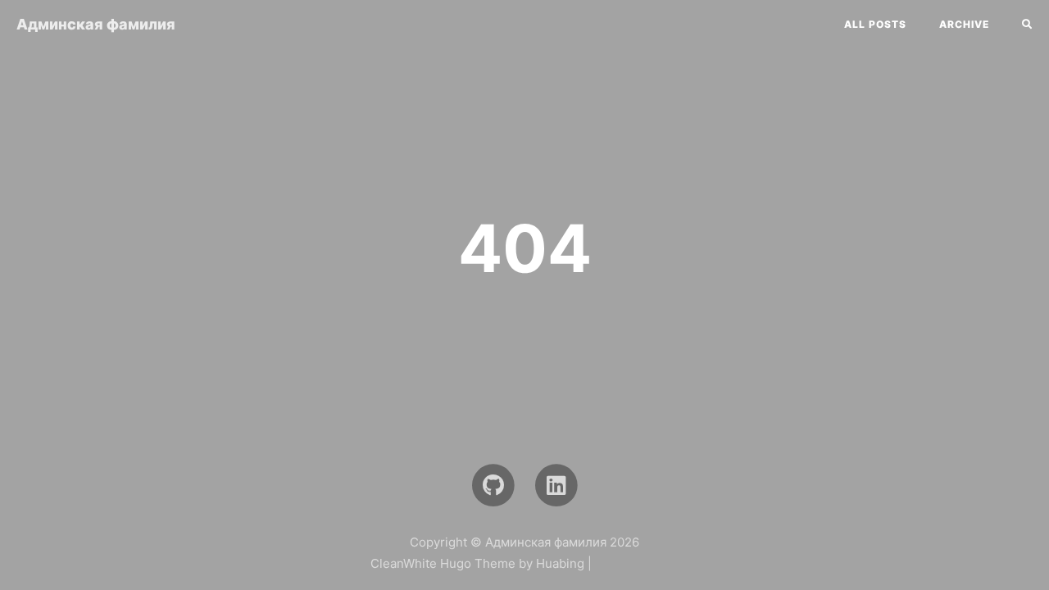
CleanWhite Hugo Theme (442, 563)
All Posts (875, 24)
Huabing (560, 563)
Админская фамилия (95, 24)
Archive (964, 24)
